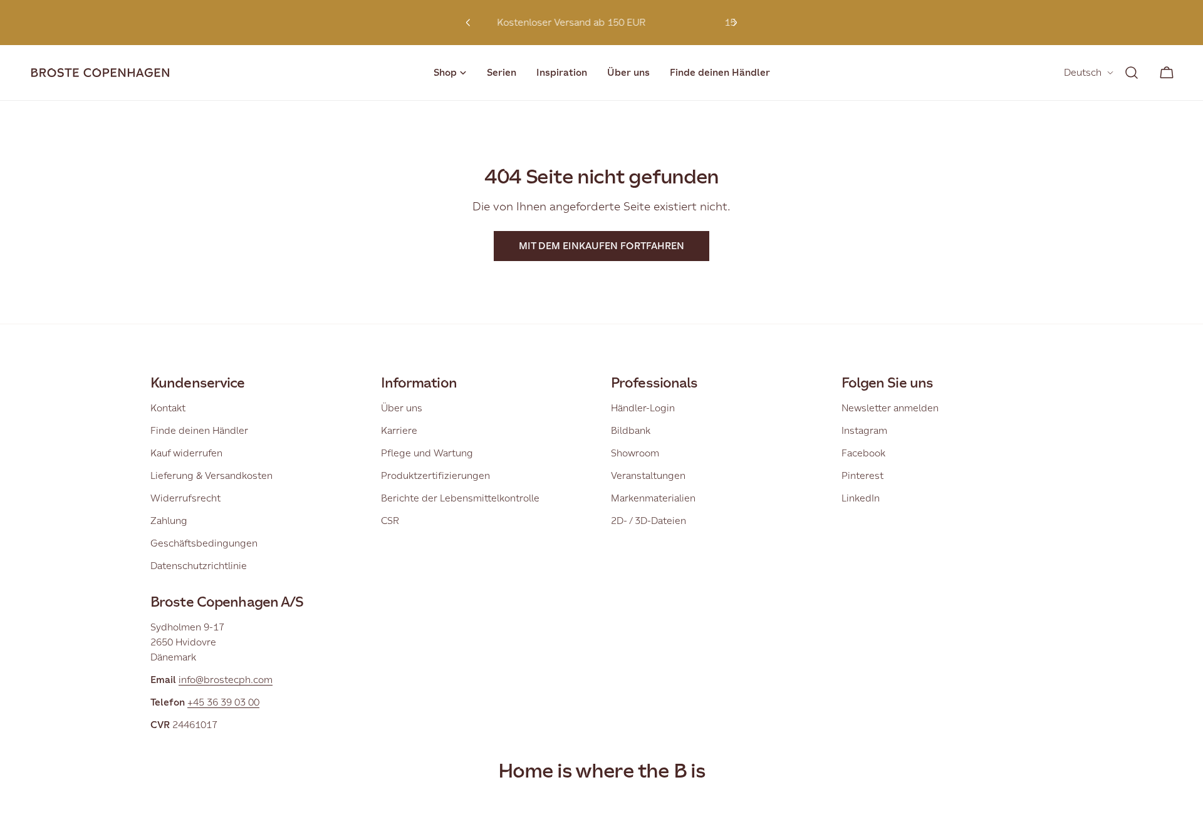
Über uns (401, 408)
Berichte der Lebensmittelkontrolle (460, 498)
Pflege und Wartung (427, 453)
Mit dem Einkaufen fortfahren (601, 245)
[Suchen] (1131, 72)
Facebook (863, 453)
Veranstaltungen (648, 475)
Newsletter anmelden (890, 408)
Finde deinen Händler (199, 430)
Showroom (635, 453)
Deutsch (1082, 72)
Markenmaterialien (653, 498)
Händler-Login (643, 408)
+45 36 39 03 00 (223, 702)
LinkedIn (860, 498)
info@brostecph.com (226, 679)
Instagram (864, 430)
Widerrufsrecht (185, 498)
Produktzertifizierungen (435, 475)
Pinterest (862, 475)
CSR (390, 520)
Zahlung (168, 520)
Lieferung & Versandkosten (211, 475)
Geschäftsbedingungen (204, 543)
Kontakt (167, 408)
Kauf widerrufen (186, 453)
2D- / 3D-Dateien (648, 520)
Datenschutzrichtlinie (198, 565)
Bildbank (630, 430)
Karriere (399, 430)
